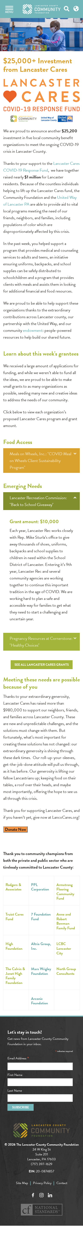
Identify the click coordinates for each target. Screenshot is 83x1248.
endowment (33, 330)
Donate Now (15, 829)
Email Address (18, 1058)
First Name (14, 1074)
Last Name (14, 1090)
